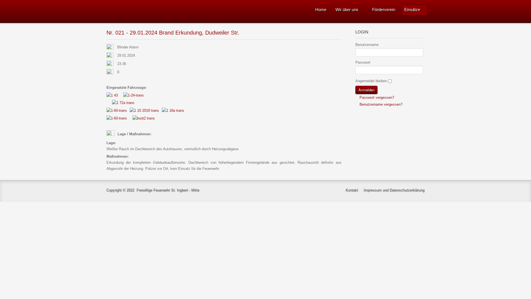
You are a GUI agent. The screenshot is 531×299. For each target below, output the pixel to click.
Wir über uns (346, 9)
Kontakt (352, 190)
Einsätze (412, 9)
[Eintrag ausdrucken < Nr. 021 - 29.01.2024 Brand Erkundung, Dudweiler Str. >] (340, 47)
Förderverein (383, 9)
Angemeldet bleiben (371, 81)
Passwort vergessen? (376, 97)
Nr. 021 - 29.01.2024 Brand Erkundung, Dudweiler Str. (173, 33)
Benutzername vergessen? (380, 104)
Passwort (362, 62)
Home (320, 9)
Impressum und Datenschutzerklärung (394, 190)
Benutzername (367, 45)
